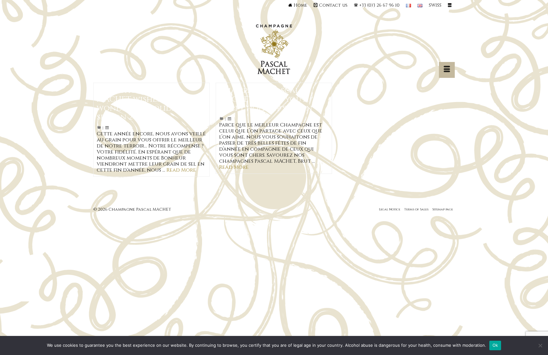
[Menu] (447, 70)
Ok (495, 345)
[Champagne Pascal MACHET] (274, 51)
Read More (181, 170)
